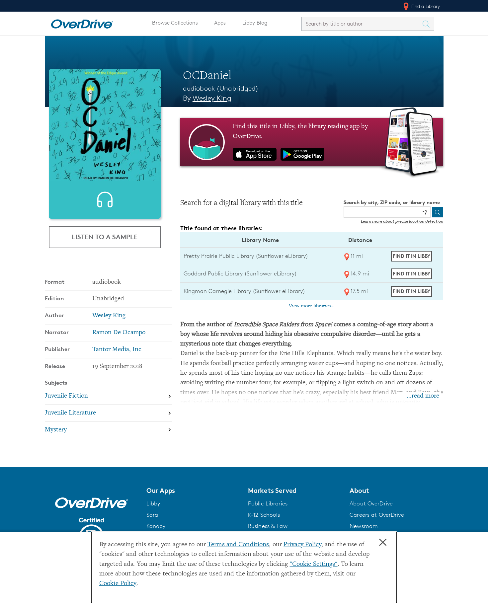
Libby (153, 503)
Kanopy (156, 526)
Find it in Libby (411, 256)
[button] (193, 490)
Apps (220, 23)
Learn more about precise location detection (402, 221)
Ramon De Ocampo (118, 333)
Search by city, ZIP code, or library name (392, 202)
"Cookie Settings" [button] (314, 564)
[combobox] (362, 23)
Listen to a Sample (104, 237)
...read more (423, 396)
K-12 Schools (264, 514)
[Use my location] (425, 212)
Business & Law (267, 526)
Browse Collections (175, 23)
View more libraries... (312, 306)
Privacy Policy (302, 545)
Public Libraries (267, 503)
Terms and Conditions (238, 545)
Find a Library (425, 6)
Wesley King (212, 98)
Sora (152, 514)
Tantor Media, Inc (116, 349)
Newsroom (364, 526)
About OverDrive (371, 503)
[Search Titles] (428, 24)
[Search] (437, 212)
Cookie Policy (117, 583)
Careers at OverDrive (377, 514)
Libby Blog (254, 23)
